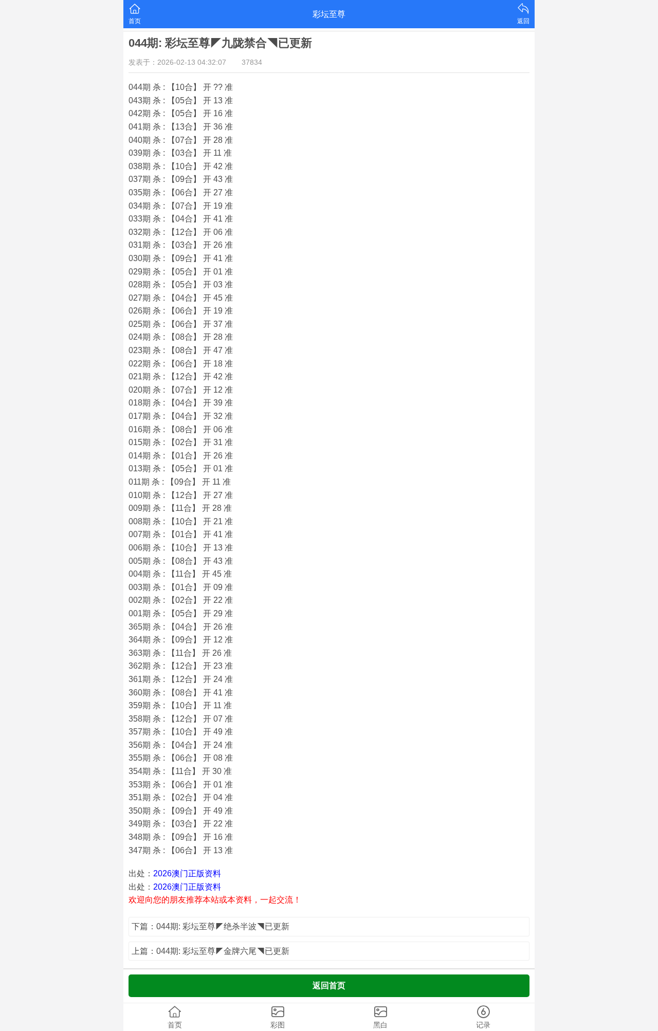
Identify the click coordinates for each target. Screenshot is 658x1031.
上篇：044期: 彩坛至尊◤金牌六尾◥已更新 (210, 951)
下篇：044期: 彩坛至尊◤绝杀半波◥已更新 (210, 926)
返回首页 (329, 985)
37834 (252, 62)
